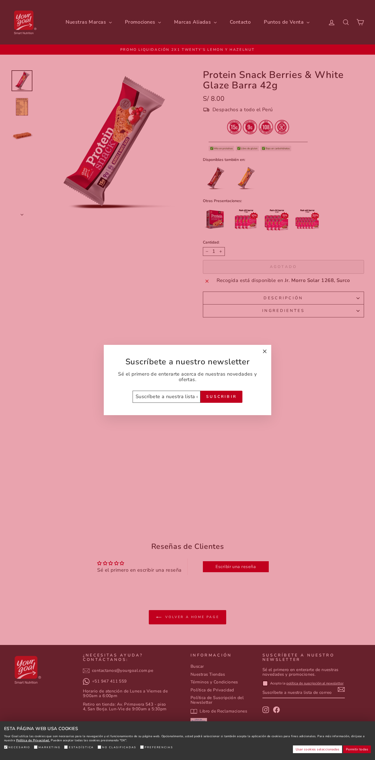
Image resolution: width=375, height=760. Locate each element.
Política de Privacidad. (33, 740)
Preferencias (159, 747)
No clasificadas (119, 747)
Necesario (19, 747)
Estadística (81, 747)
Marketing (49, 747)
